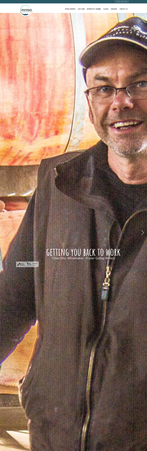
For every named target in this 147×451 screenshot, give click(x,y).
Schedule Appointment (121, 1)
